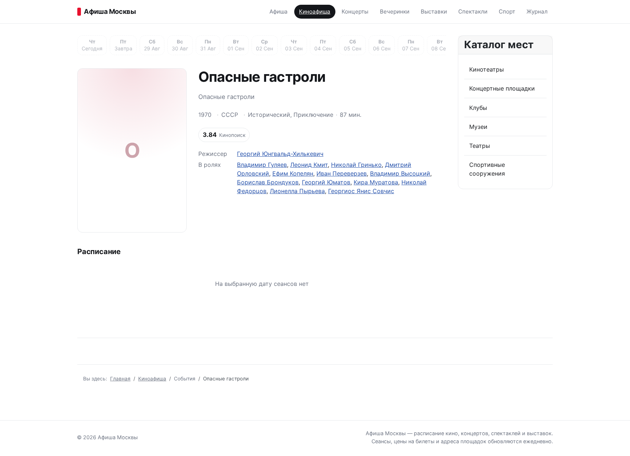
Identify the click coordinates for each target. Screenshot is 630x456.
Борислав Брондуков (268, 182)
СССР (229, 114)
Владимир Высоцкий (400, 173)
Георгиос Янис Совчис (361, 191)
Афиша (278, 11)
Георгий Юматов (326, 182)
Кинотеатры (486, 69)
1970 (204, 114)
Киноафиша (314, 11)
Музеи (478, 126)
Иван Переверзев (341, 173)
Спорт (507, 11)
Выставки (434, 11)
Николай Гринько (356, 164)
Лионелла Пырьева (297, 191)
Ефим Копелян (292, 173)
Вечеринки (394, 11)
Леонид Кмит (309, 164)
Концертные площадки (502, 88)
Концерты (355, 11)
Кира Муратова (376, 182)
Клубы (478, 107)
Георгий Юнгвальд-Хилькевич (280, 153)
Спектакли (472, 11)
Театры (479, 145)
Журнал (537, 11)
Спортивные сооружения (487, 169)
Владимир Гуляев (262, 164)
